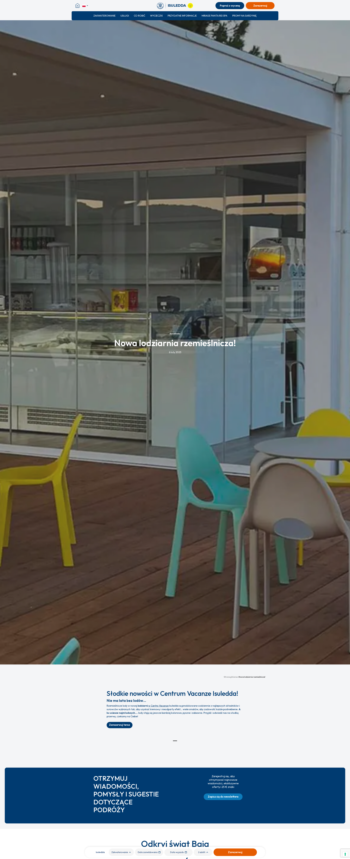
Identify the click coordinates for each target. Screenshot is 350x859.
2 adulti (201, 852)
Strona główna (230, 677)
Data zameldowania (148, 852)
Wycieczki (156, 15)
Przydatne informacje (182, 15)
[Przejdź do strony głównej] (161, 5)
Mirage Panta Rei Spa (214, 15)
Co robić (139, 15)
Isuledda (100, 852)
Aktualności (175, 333)
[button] (119, 725)
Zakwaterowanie (104, 15)
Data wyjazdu (177, 852)
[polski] (85, 5)
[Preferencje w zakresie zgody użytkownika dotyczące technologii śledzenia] (345, 854)
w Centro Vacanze (158, 705)
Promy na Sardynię (244, 15)
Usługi (124, 15)
